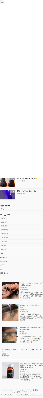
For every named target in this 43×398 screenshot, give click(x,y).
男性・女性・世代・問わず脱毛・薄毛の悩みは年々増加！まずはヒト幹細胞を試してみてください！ (31, 365)
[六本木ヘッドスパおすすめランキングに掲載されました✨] (10, 290)
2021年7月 (4, 249)
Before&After (3, 261)
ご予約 (2, 265)
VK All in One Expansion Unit (34, 394)
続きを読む (26, 297)
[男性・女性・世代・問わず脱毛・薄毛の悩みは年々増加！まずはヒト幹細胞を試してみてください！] (10, 371)
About (1, 253)
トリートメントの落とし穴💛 (27, 178)
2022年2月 (4, 226)
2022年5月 (4, 222)
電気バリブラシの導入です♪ (26, 191)
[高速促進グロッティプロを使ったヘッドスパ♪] (10, 312)
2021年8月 (4, 245)
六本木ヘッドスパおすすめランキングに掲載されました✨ (31, 284)
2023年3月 (4, 218)
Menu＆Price (3, 257)
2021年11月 (4, 234)
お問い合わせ (4, 273)
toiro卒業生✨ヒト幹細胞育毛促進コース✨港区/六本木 (31, 328)
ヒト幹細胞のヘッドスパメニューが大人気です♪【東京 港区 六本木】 (22, 350)
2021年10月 (4, 237)
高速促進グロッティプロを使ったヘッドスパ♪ (31, 306)
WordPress (10, 394)
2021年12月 (4, 230)
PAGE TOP (40, 383)
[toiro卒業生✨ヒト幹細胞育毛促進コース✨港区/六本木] (10, 335)
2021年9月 (4, 241)
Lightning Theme (20, 394)
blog (2, 209)
